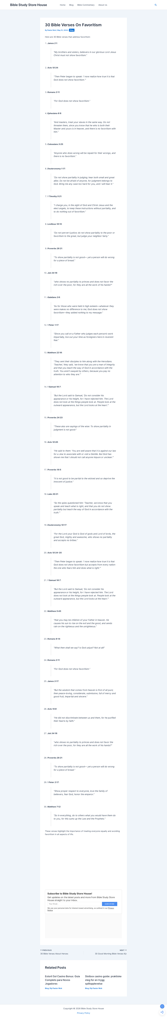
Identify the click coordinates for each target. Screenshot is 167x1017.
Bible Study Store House (28, 5)
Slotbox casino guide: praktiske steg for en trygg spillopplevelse (103, 980)
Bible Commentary (86, 5)
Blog (71, 5)
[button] (156, 4)
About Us (102, 5)
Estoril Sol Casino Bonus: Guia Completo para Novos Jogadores (62, 980)
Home (62, 5)
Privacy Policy (83, 1013)
